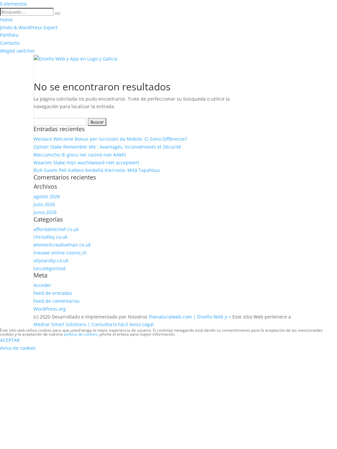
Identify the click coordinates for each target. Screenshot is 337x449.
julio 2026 (44, 204)
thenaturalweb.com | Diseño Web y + (190, 317)
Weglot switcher (17, 51)
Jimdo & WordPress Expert (29, 27)
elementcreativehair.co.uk (62, 245)
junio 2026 (45, 212)
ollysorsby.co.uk (51, 260)
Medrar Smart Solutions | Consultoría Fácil (81, 324)
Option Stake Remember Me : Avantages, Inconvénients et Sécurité (107, 147)
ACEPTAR (10, 340)
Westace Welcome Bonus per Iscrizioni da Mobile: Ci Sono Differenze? (110, 139)
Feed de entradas (53, 293)
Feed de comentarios (57, 301)
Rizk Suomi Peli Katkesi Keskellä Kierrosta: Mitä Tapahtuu (97, 170)
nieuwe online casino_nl (60, 252)
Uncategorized (49, 268)
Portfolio (9, 35)
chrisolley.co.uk (50, 237)
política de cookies (80, 334)
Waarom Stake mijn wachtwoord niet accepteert (86, 162)
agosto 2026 (47, 196)
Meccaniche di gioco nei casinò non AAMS (80, 155)
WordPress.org (50, 309)
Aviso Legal (141, 324)
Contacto (9, 43)
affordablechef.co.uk (56, 229)
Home (6, 19)
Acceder (42, 285)
